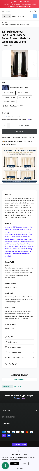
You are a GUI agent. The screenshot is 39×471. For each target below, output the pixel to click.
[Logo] (8, 11)
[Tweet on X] (10, 364)
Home (5, 22)
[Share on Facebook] (6, 364)
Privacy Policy (17, 459)
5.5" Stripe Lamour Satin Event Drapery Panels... (16, 24)
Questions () (18, 386)
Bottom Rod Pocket (14, 106)
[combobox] (24, 16)
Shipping (4, 116)
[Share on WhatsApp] (13, 364)
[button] (3, 11)
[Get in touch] (31, 11)
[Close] (37, 449)
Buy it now (19, 131)
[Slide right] (34, 63)
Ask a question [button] (19, 379)
